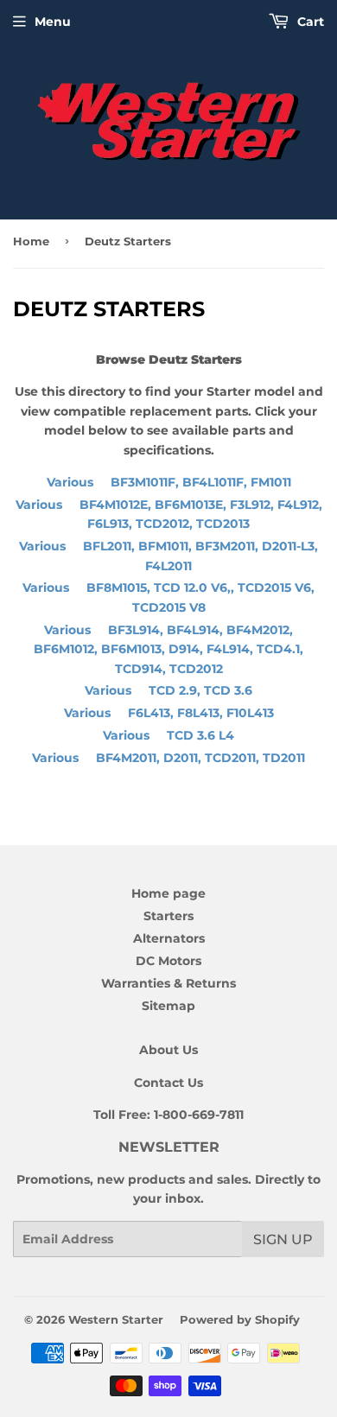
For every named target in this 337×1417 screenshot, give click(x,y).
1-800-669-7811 (199, 1114)
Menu (53, 21)
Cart (309, 21)
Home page (168, 893)
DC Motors (168, 961)
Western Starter (115, 1319)
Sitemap (168, 1006)
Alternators (169, 938)
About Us (168, 1050)
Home (31, 241)
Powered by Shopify (240, 1319)
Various (169, 482)
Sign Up (283, 1239)
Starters (168, 916)
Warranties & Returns (168, 983)
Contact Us (168, 1082)
